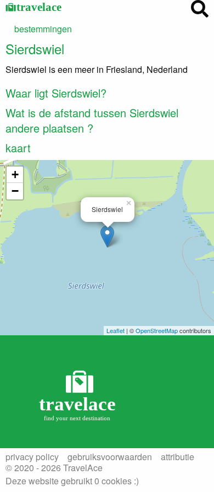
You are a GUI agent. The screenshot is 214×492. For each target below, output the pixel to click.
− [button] (15, 191)
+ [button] (15, 174)
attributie (177, 457)
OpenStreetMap (157, 330)
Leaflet (115, 330)
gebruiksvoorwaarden (109, 457)
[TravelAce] (79, 394)
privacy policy (32, 457)
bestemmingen (43, 28)
